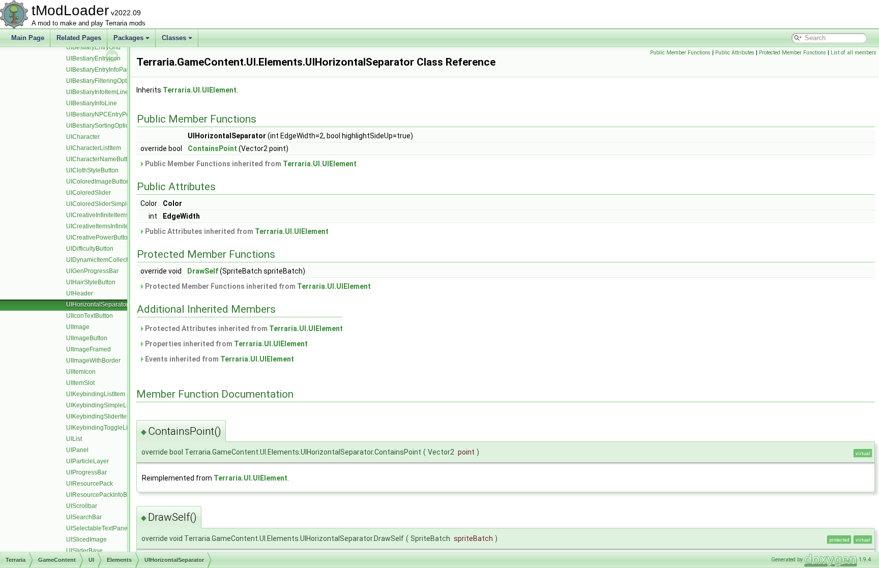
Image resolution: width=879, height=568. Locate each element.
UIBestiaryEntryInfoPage (100, 69)
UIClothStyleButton (92, 170)
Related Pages (78, 38)
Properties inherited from (225, 344)
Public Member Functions (680, 52)
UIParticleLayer (87, 461)
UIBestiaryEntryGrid (93, 47)
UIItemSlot (80, 382)
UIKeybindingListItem (95, 394)
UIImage (78, 327)
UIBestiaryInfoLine (91, 103)
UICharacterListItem (93, 148)
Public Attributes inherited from (236, 231)
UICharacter (83, 136)
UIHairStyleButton (90, 282)
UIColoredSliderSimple (98, 203)
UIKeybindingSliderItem (99, 416)
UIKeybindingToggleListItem (105, 427)
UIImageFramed (88, 349)
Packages (128, 38)
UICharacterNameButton (100, 159)
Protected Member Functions (792, 52)
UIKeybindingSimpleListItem (105, 405)
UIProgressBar (86, 472)
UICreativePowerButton (98, 237)
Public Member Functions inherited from (250, 164)
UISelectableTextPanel (97, 528)
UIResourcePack (89, 483)
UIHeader (79, 293)
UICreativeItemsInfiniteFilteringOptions (119, 226)
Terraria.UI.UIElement (200, 90)
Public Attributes (734, 52)
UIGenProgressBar (92, 271)
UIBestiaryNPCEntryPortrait (104, 114)
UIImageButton (86, 338)
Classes (174, 38)
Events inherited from (218, 359)
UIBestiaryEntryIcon (93, 58)
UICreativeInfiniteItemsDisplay (108, 215)
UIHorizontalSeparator (97, 304)
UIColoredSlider (88, 192)
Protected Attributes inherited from (243, 328)
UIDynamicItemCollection (101, 259)
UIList (74, 438)
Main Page (27, 38)
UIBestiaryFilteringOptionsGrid (108, 80)
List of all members (853, 52)
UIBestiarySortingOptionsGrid (107, 125)
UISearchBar (84, 517)
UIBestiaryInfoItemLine (97, 92)
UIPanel (77, 450)
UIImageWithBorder (93, 360)
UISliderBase (84, 550)
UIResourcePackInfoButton (103, 494)
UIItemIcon (81, 371)
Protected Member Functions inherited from (257, 286)
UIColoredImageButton (98, 181)
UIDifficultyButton (89, 248)
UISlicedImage (86, 539)
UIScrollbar (81, 506)
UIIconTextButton (89, 315)
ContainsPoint (212, 148)
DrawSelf (202, 271)
